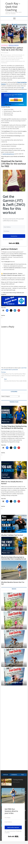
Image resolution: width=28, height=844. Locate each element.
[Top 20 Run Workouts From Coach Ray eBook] (14, 620)
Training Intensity (18, 779)
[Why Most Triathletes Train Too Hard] (14, 524)
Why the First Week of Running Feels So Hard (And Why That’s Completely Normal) (13, 558)
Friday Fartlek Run (11, 56)
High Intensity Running (10, 58)
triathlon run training (9, 61)
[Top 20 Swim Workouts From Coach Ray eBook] (14, 677)
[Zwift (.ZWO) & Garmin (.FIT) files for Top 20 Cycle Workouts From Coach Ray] (14, 639)
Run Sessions (4, 45)
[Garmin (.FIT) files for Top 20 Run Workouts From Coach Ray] (14, 602)
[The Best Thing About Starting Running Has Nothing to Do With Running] (14, 415)
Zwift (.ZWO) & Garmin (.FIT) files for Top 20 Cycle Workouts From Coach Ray (13, 645)
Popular (5, 774)
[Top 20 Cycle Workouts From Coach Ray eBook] (14, 658)
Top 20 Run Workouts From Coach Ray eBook (12, 627)
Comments (14, 774)
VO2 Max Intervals (18, 61)
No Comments (5, 52)
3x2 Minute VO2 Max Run (17, 55)
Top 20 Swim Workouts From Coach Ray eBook (13, 683)
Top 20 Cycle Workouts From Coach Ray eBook (13, 664)
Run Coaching (8, 59)
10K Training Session (7, 55)
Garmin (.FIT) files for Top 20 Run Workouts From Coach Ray (14, 608)
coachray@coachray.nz (8, 154)
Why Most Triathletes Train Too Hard (12, 535)
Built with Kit (14, 243)
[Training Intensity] (6, 779)
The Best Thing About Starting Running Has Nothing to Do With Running (14, 427)
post (23, 87)
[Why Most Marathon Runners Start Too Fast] (14, 570)
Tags (22, 774)
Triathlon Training (13, 45)
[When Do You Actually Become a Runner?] (14, 470)
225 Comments (17, 782)
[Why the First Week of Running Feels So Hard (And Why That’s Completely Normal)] (14, 546)
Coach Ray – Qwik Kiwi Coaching (12, 7)
